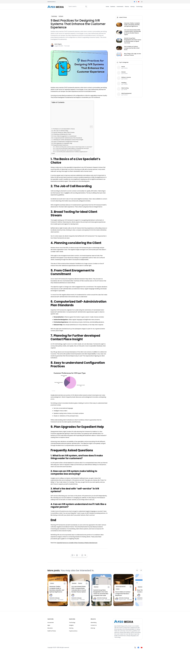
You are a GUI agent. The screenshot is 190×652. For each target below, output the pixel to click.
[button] (141, 1)
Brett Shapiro (58, 44)
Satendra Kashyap (54, 598)
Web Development (126, 93)
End (54, 153)
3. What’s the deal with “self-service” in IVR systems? (68, 150)
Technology (54, 16)
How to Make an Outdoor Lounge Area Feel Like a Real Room (131, 48)
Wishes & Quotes (126, 77)
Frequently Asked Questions (60, 145)
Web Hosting (124, 88)
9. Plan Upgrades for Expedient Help (62, 143)
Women (123, 72)
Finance (80, 583)
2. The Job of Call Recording (60, 130)
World (123, 66)
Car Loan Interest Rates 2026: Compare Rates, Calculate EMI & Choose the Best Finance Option (132, 32)
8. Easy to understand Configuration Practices (65, 141)
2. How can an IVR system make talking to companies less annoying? (72, 148)
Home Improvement (120, 586)
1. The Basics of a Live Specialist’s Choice (63, 129)
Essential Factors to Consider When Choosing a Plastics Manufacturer (77, 543)
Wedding (123, 82)
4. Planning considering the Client (62, 134)
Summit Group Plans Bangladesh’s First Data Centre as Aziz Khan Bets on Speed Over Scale (132, 40)
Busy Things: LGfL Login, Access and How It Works (132, 54)
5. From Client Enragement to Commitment (64, 136)
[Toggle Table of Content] (90, 126)
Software (61, 16)
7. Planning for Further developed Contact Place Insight (67, 139)
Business (74, 583)
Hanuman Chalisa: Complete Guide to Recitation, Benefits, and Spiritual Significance (132, 24)
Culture (52, 583)
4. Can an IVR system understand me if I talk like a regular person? (71, 151)
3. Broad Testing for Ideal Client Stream (63, 132)
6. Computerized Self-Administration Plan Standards (67, 138)
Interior (117, 589)
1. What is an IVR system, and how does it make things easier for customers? (73, 147)
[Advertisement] (71, 114)
